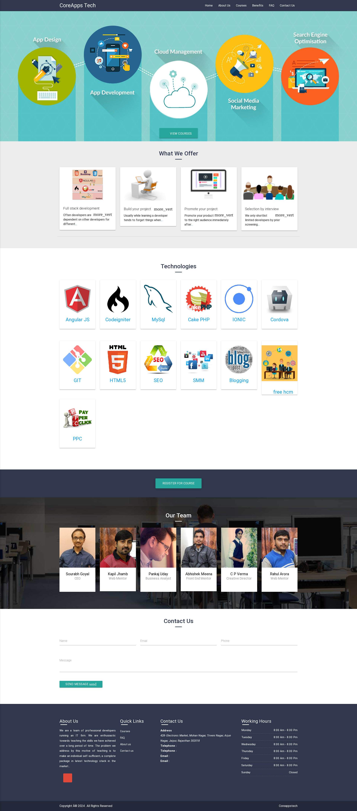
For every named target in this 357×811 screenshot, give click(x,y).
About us (125, 744)
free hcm (283, 392)
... (76, 224)
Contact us (127, 750)
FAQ (271, 5)
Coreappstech (288, 806)
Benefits (257, 5)
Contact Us (287, 5)
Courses (241, 5)
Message (66, 660)
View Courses (180, 133)
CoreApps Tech (78, 5)
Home (209, 5)
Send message (81, 684)
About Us (224, 5)
